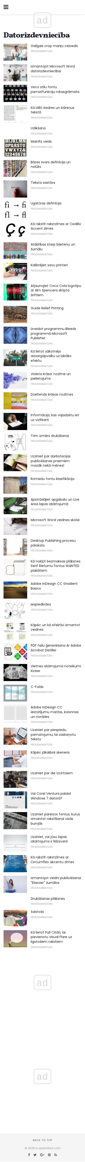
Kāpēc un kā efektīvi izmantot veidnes (55, 627)
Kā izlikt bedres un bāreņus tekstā (52, 110)
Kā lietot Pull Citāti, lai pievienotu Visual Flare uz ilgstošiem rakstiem (51, 937)
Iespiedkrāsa (41, 604)
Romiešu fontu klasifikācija (52, 478)
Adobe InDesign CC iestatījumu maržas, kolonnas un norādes (55, 712)
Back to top (42, 1140)
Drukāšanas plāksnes (48, 898)
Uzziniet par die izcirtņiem (52, 773)
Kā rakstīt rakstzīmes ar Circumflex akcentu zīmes (52, 859)
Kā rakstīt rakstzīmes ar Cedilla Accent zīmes (56, 226)
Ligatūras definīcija (46, 203)
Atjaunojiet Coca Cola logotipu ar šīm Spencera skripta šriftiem (56, 290)
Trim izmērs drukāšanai (50, 435)
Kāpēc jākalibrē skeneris (50, 752)
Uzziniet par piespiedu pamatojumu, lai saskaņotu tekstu (53, 734)
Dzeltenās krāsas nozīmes (52, 394)
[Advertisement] (42, 1090)
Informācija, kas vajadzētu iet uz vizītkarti (55, 417)
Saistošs (37, 911)
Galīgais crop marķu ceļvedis (54, 46)
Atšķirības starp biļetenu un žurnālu (53, 247)
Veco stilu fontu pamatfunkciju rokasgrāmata (55, 89)
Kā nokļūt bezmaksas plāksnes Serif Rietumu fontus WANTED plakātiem (56, 566)
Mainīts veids (41, 141)
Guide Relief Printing (47, 308)
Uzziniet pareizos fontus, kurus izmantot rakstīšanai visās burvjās (55, 819)
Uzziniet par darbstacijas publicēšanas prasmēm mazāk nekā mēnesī (51, 461)
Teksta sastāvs (43, 182)
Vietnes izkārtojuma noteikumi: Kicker (56, 668)
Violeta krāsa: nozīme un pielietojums (51, 376)
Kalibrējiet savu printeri (49, 265)
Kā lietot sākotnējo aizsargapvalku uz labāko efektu (51, 356)
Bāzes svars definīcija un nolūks (51, 164)
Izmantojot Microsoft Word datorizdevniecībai (53, 68)
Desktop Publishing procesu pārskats (53, 543)
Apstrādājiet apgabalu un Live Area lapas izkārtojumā (55, 502)
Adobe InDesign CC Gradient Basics (54, 586)
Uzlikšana (38, 128)
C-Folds (37, 686)
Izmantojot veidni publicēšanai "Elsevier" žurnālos (56, 880)
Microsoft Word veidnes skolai (55, 520)
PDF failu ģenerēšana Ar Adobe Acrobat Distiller (56, 648)
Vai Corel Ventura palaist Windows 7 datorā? (51, 796)
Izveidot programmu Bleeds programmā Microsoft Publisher (53, 333)
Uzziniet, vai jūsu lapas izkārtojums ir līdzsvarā (49, 839)
